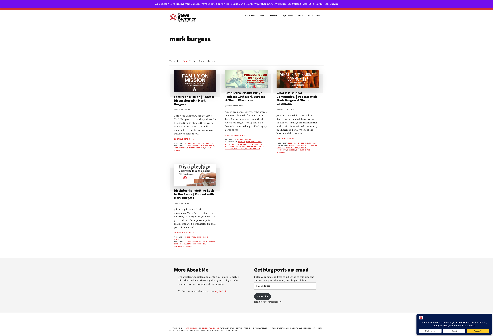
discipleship (190, 143)
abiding (241, 142)
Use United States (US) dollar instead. (308, 4)
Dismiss (334, 4)
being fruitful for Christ (237, 144)
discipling (203, 242)
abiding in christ (253, 142)
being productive (258, 144)
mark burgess (180, 148)
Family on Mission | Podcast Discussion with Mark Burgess (194, 100)
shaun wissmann (252, 149)
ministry (201, 143)
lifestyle (305, 145)
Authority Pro (192, 328)
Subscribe (262, 296)
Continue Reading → (184, 139)
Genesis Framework (210, 328)
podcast (210, 143)
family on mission (206, 146)
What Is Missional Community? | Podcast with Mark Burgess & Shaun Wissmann (297, 98)
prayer (248, 139)
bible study (190, 237)
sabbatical (239, 149)
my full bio (221, 291)
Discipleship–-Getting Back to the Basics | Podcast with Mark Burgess (194, 194)
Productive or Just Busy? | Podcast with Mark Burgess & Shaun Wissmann (245, 96)
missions (200, 148)
